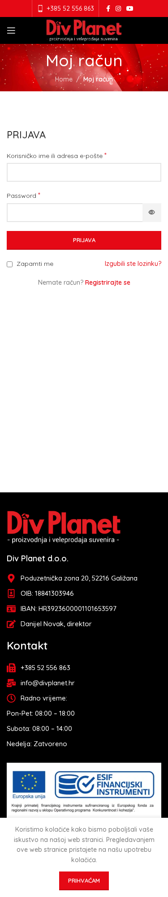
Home (64, 79)
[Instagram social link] (118, 9)
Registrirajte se (107, 282)
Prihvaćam (84, 880)
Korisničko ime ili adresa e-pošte (57, 155)
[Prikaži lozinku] (151, 212)
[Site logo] (84, 30)
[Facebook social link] (108, 9)
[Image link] (64, 526)
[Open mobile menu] (11, 30)
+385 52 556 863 (70, 8)
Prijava (84, 239)
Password (23, 195)
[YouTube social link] (130, 9)
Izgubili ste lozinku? (133, 264)
